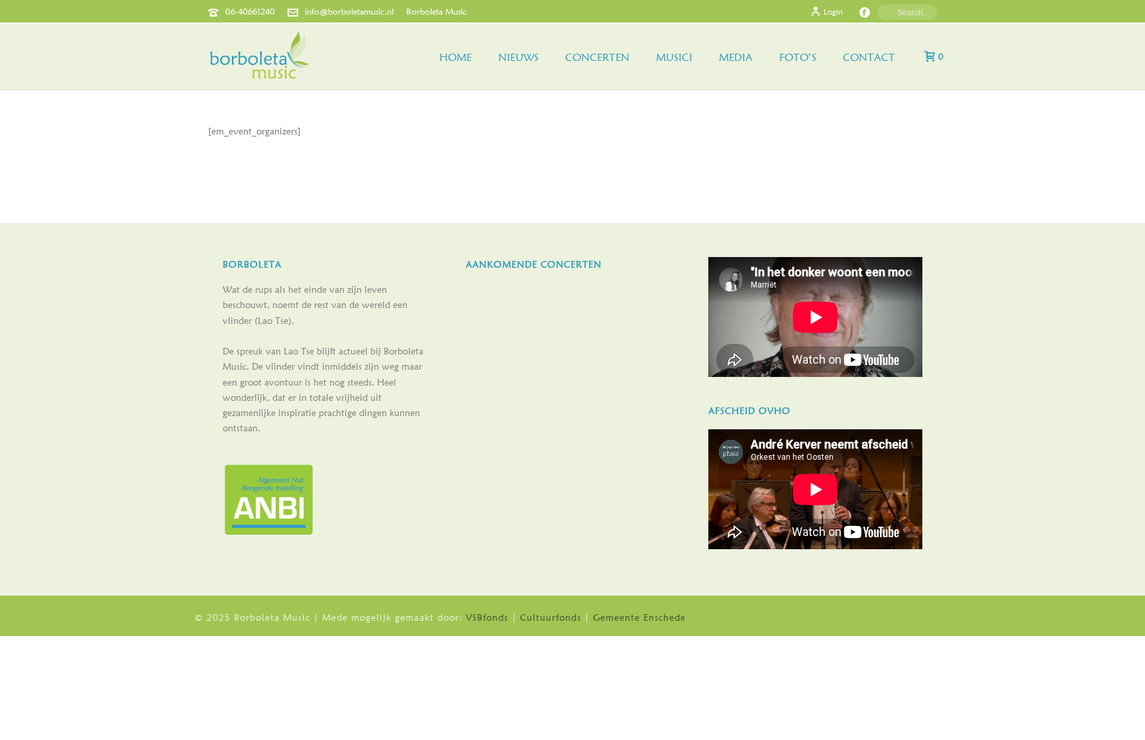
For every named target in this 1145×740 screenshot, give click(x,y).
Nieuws (518, 57)
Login (833, 12)
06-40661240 (250, 11)
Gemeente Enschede (639, 617)
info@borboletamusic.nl (349, 11)
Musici (674, 57)
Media (736, 57)
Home (455, 57)
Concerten (597, 57)
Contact (869, 57)
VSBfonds (487, 617)
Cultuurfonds (550, 617)
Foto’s (797, 57)
